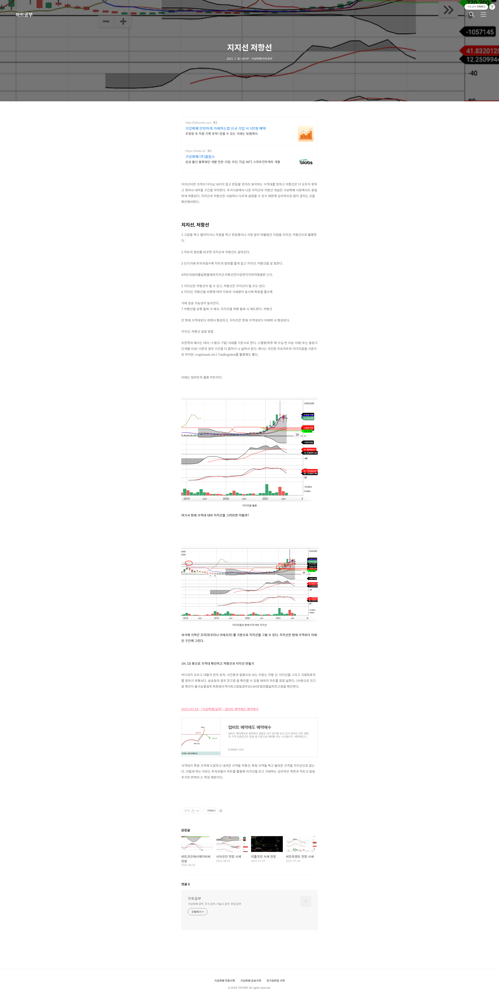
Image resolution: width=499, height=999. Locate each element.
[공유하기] (192, 811)
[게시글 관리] (197, 811)
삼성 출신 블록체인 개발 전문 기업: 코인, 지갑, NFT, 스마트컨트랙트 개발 (232, 161)
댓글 (185, 884)
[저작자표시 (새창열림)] (220, 810)
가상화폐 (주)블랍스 (200, 156)
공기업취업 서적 (275, 980)
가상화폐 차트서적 (224, 980)
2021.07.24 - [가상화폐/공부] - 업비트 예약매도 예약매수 (220, 709)
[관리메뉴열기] (492, 7)
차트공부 (24, 14)
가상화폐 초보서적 (250, 980)
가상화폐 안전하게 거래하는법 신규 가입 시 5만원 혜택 (225, 128)
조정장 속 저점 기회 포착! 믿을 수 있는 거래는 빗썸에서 (221, 133)
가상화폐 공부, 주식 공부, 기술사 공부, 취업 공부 (214, 904)
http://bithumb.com (198, 122)
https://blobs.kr (195, 151)
